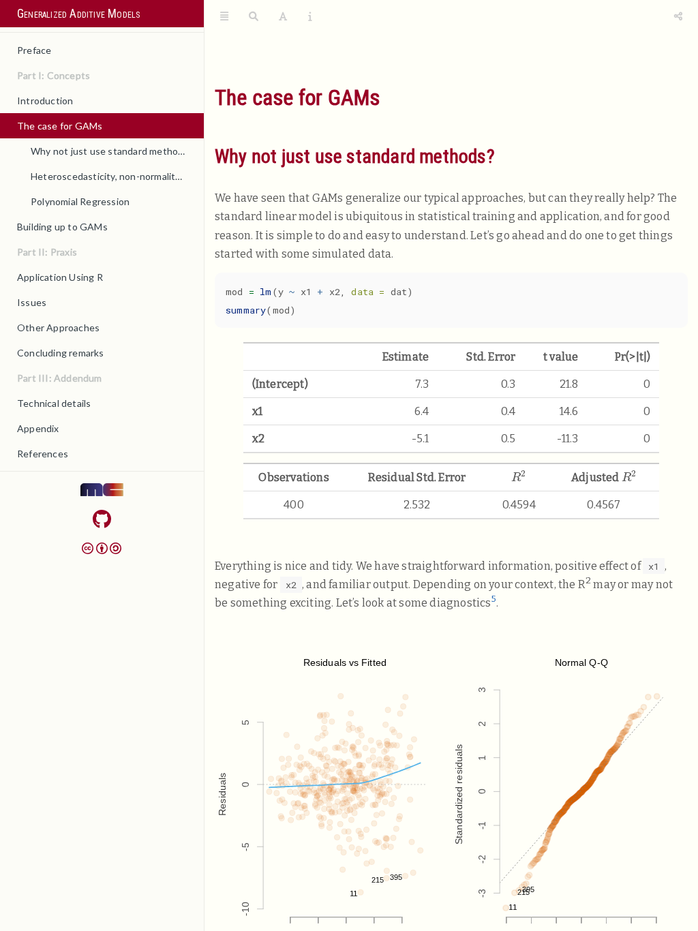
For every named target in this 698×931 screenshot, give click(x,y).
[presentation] (518, 476)
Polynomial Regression (80, 201)
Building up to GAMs (62, 226)
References (42, 453)
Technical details (54, 403)
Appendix (38, 428)
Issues (31, 302)
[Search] (254, 17)
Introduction (45, 100)
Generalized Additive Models (78, 13)
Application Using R (60, 277)
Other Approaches (58, 327)
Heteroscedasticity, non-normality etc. (115, 176)
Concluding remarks (60, 352)
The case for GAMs (59, 126)
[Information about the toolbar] (310, 17)
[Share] (678, 17)
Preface (34, 50)
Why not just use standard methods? (112, 151)
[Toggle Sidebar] (224, 17)
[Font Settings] (283, 17)
